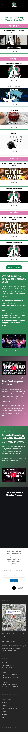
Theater (8, 20)
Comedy (19, 17)
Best (12, 17)
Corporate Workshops (9, 708)
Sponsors (5, 711)
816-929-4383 (11, 641)
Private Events (6, 699)
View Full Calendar (14, 267)
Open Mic (5, 668)
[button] (2, 4)
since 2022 (18, 20)
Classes (4, 702)
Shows (4, 705)
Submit (14, 581)
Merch (4, 717)
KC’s (7, 17)
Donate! (4, 714)
